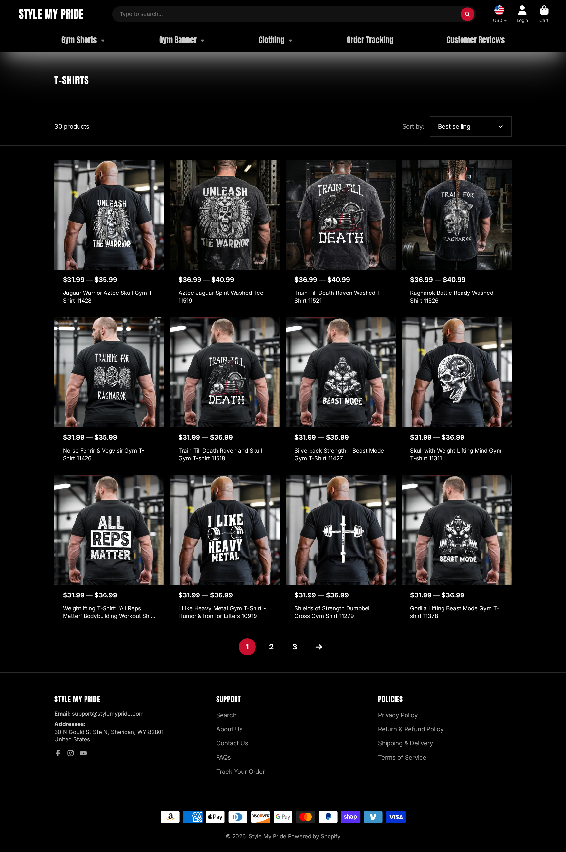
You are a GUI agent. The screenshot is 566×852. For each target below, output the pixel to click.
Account (522, 14)
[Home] (50, 14)
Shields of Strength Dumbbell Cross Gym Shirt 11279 (341, 551)
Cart (544, 14)
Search (226, 715)
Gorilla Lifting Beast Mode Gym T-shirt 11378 (457, 551)
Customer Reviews (476, 40)
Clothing (271, 40)
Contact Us (232, 743)
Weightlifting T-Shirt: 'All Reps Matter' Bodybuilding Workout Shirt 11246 (109, 551)
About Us (229, 729)
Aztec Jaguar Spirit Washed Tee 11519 (225, 236)
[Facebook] (58, 753)
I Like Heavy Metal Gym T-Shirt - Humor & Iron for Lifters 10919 (225, 551)
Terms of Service (402, 757)
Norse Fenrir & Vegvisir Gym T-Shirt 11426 (109, 393)
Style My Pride (267, 836)
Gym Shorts (79, 40)
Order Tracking (370, 40)
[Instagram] (70, 753)
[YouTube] (83, 753)
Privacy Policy (398, 715)
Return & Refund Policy (410, 729)
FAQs (223, 757)
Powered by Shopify (314, 836)
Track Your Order (240, 771)
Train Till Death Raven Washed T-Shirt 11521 (341, 236)
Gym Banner (178, 40)
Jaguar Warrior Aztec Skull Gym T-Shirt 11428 (109, 236)
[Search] (467, 14)
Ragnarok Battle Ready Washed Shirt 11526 (457, 236)
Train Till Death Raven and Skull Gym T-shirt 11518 (225, 393)
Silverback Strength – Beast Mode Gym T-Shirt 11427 (341, 393)
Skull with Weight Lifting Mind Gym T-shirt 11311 (457, 393)
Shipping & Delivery (405, 743)
